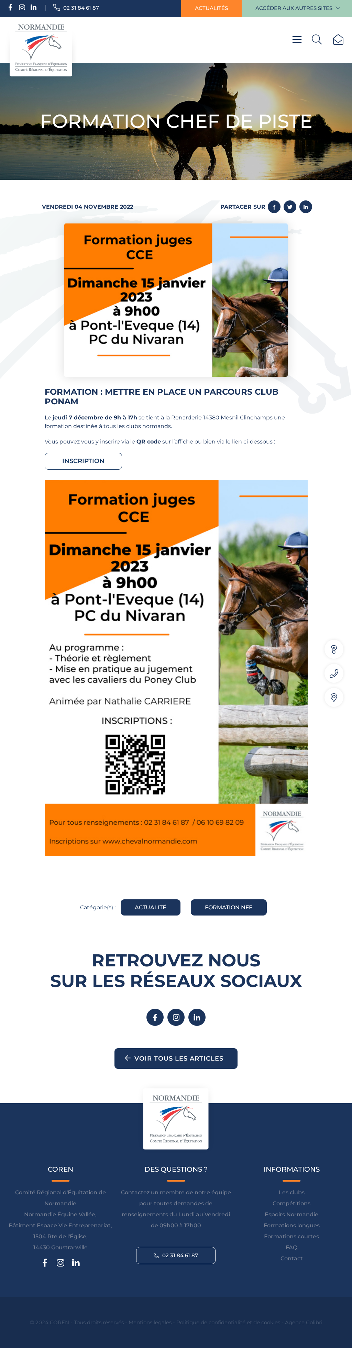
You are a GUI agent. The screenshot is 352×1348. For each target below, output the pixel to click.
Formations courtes (291, 1236)
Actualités (211, 8)
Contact (291, 1258)
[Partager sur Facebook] (274, 206)
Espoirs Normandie (291, 1214)
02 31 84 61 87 (80, 7)
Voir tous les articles (178, 1058)
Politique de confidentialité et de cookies (228, 1322)
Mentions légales (150, 1322)
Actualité (150, 907)
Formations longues (292, 1225)
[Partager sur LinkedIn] (305, 206)
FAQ (291, 1247)
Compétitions (291, 1203)
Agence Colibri (303, 1322)
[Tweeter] (290, 206)
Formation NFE (229, 907)
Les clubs (292, 1192)
